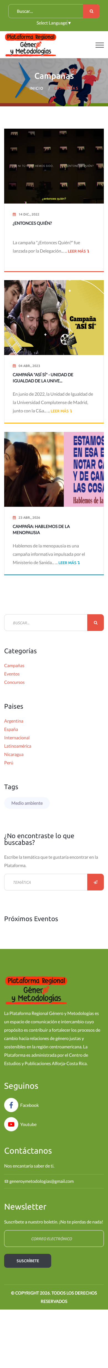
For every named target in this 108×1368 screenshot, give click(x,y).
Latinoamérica (17, 745)
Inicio (36, 88)
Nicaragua (14, 754)
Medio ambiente (27, 803)
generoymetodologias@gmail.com (41, 1181)
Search (91, 11)
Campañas (14, 665)
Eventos (12, 673)
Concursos (14, 682)
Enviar (95, 882)
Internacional (17, 737)
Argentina (13, 720)
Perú (8, 762)
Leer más (76, 251)
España (11, 729)
